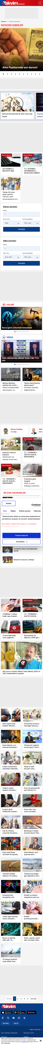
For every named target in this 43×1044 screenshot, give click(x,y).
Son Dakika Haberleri (9, 1033)
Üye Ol (16, 1023)
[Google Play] (20, 1012)
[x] (8, 1018)
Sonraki (34, 999)
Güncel (4, 1037)
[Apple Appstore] (7, 1012)
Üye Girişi (6, 1023)
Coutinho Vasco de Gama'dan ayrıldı (25, 550)
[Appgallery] (31, 1012)
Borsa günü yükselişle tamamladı (17, 328)
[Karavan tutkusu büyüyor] (10, 443)
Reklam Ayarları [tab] (25, 511)
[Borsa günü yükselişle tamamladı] (21, 318)
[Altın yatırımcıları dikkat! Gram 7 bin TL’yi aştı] (21, 351)
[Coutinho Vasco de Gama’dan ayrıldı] (8, 549)
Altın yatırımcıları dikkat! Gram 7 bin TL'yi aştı (20, 359)
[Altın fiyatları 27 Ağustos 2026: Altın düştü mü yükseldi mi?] (21, 49)
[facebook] (2, 1018)
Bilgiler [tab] (13, 511)
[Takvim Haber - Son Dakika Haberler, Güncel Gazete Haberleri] (12, 3)
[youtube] (13, 1018)
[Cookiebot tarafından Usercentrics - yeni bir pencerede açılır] (31, 505)
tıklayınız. (7, 1043)
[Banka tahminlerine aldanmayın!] (32, 374)
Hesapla (21, 229)
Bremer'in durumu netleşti (24, 560)
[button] (2, 50)
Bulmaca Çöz (29, 1033)
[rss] (24, 1018)
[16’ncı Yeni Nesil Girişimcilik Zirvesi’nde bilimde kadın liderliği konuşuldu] (15, 74)
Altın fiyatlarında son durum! (20, 67)
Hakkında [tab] (37, 511)
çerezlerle (24, 1041)
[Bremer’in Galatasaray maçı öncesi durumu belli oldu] (8, 559)
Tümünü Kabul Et (21, 535)
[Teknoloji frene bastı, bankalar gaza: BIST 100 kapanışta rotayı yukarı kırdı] (19, 74)
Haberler (3, 21)
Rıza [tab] (5, 511)
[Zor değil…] (6, 430)
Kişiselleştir (20, 542)
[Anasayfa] (40, 3)
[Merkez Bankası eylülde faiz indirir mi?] (10, 374)
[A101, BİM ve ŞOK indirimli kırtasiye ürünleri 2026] (31, 74)
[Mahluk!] (34, 430)
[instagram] (19, 1018)
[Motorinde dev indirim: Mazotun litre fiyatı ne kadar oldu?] (27, 74)
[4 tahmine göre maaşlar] (32, 470)
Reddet (8, 503)
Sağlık (26, 1037)
